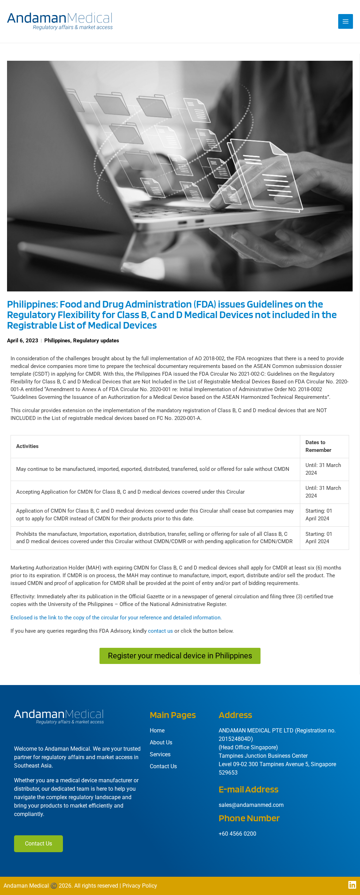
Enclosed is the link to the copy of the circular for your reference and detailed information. (116, 617)
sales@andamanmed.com (251, 805)
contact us (160, 631)
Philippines (57, 340)
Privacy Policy (139, 885)
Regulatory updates (96, 340)
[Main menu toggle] (345, 21)
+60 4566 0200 (237, 833)
